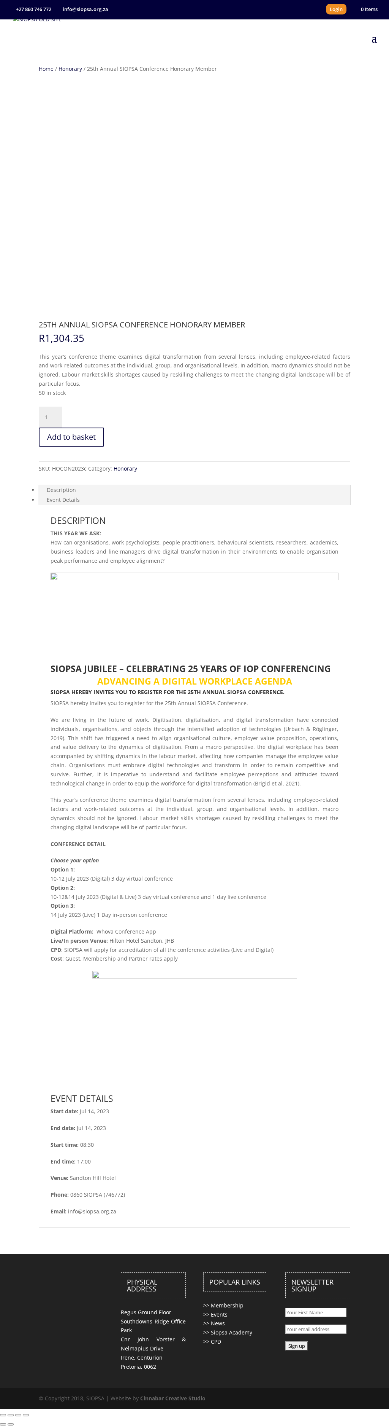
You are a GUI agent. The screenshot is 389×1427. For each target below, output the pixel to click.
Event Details (63, 499)
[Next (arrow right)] (11, 1424)
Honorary (70, 68)
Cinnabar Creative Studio (173, 1398)
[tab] (194, 490)
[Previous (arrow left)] (3, 1424)
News (218, 1323)
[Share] (11, 1415)
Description (61, 489)
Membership (227, 1305)
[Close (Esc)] (3, 1415)
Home (46, 68)
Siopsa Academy (231, 1332)
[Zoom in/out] (26, 1415)
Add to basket (71, 437)
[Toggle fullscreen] (18, 1415)
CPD (216, 1341)
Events (219, 1314)
